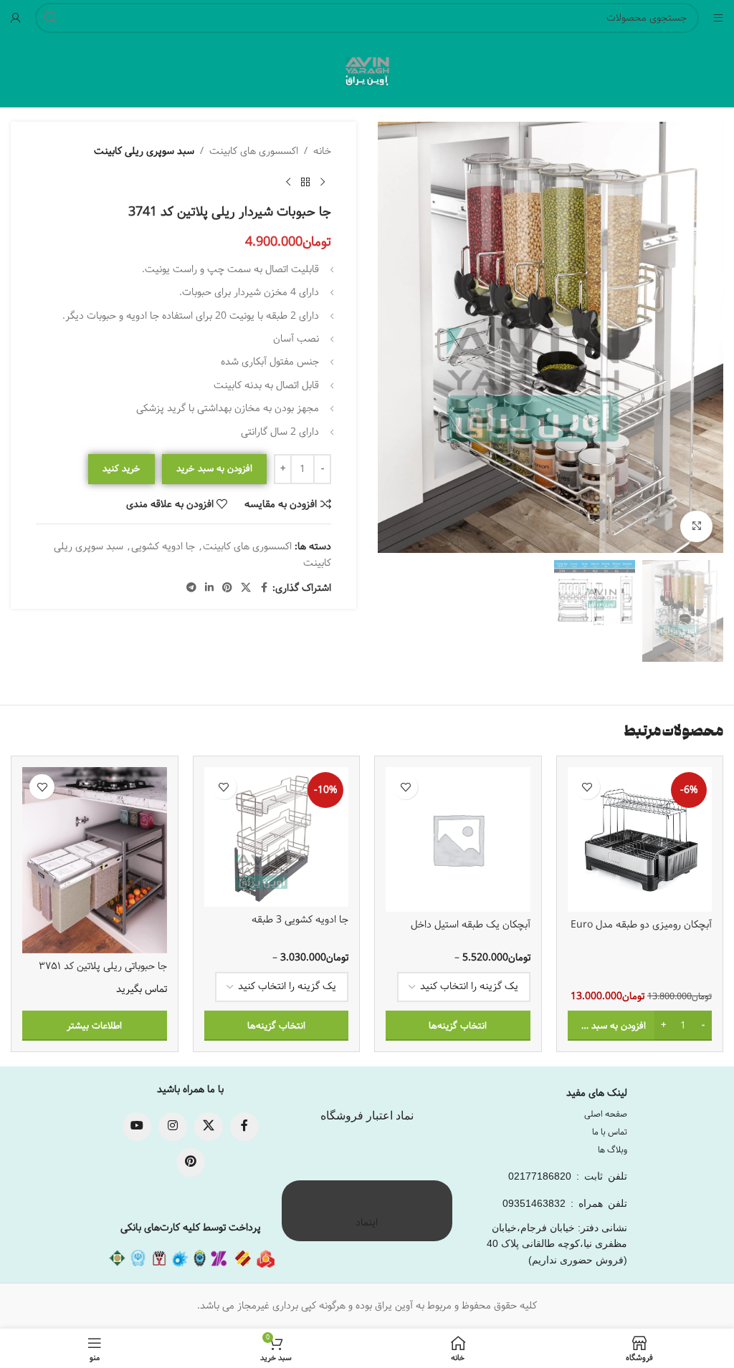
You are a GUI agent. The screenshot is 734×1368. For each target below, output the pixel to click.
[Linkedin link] (209, 588)
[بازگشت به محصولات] (305, 182)
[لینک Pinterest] (227, 588)
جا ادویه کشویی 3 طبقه (300, 920)
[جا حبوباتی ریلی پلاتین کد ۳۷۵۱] (94, 860)
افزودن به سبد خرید (214, 468)
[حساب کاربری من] (16, 18)
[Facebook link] (263, 588)
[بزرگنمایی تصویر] (696, 527)
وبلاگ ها (612, 1150)
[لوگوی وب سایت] (367, 72)
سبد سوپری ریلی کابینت (144, 151)
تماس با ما (609, 1132)
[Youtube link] (137, 1126)
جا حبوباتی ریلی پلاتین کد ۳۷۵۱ (103, 966)
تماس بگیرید (141, 990)
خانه (322, 151)
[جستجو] (50, 18)
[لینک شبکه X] (246, 588)
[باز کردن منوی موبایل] (718, 18)
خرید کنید (121, 468)
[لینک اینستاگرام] (172, 1126)
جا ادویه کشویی (163, 546)
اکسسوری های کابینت (253, 151)
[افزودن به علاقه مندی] (587, 786)
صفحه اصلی (605, 1114)
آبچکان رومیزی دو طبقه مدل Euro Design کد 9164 (641, 932)
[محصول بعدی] (288, 182)
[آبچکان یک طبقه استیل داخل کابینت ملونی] (458, 839)
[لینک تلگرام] (191, 588)
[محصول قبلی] (322, 182)
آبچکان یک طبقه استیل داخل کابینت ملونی (470, 932)
